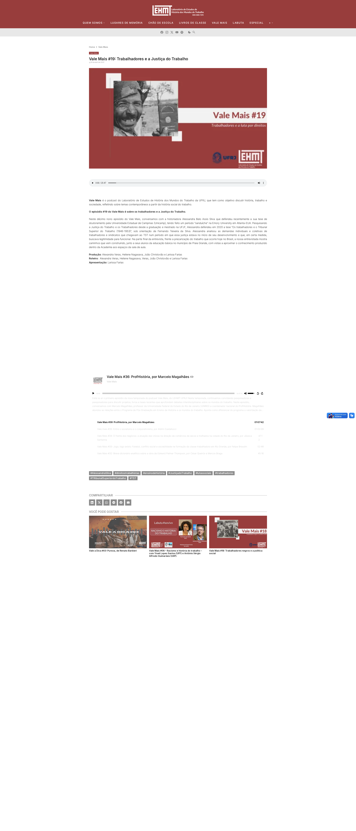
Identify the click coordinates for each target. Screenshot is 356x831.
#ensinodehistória (154, 473)
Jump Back (257, 393)
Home (92, 47)
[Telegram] (114, 502)
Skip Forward (262, 393)
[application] (178, 393)
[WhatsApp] (106, 502)
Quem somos (92, 22)
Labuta (238, 22)
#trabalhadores (224, 473)
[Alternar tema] (189, 32)
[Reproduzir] (93, 393)
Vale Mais (103, 47)
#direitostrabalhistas (127, 473)
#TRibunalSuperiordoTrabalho (108, 478)
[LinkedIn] (92, 502)
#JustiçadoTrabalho (180, 473)
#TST (133, 478)
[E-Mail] (128, 502)
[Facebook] (121, 502)
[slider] (168, 393)
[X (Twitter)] (99, 502)
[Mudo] (245, 393)
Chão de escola (161, 22)
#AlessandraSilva (100, 473)
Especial (256, 22)
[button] (178, 422)
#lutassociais (203, 473)
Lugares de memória (127, 22)
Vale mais (219, 22)
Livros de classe (192, 22)
